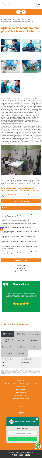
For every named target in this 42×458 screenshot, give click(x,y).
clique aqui (22, 195)
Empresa (21, 413)
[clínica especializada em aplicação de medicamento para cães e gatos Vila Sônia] (10, 66)
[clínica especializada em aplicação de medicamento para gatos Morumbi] (31, 66)
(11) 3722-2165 (12, 195)
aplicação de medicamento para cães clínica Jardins (17, 227)
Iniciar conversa (22, 439)
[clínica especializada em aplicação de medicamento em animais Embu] (10, 45)
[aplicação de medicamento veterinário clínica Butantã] (31, 45)
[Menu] (39, 4)
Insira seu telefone (22, 428)
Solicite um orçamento (21, 201)
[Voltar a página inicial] (6, 4)
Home (21, 407)
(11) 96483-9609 (22, 271)
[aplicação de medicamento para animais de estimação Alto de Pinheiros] (10, 86)
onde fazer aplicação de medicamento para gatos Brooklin (19, 224)
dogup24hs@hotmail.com (21, 398)
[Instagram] (21, 443)
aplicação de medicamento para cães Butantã (15, 220)
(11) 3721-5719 (21, 268)
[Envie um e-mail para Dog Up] (23, 12)
